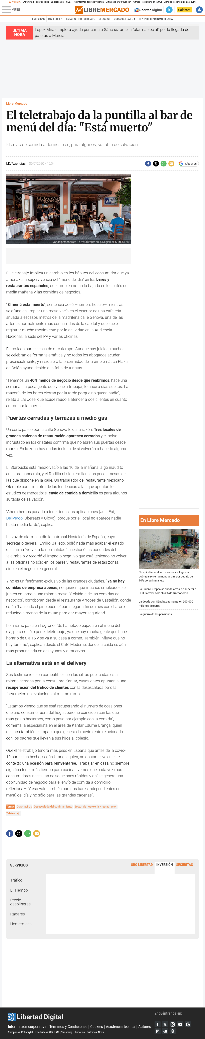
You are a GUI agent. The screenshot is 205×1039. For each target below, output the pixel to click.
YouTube (180, 1024)
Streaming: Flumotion (73, 1032)
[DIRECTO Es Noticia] (169, 9)
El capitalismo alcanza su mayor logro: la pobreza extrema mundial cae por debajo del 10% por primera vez (166, 576)
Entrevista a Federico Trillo (35, 2)
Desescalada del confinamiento (53, 806)
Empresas (38, 18)
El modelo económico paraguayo (180, 2)
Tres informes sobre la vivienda (88, 2)
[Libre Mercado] (102, 10)
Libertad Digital (81, 1017)
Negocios (104, 18)
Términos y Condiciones (68, 1026)
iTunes (173, 1031)
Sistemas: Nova (95, 1032)
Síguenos (191, 163)
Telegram (165, 1031)
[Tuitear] (156, 164)
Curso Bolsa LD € (124, 18)
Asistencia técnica (120, 1026)
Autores (144, 1026)
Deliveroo (14, 518)
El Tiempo (19, 890)
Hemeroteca (21, 924)
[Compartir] (148, 164)
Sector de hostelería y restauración (95, 806)
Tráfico (16, 880)
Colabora (184, 10)
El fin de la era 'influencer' (118, 2)
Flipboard (158, 1031)
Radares (17, 914)
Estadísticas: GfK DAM (47, 1032)
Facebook (158, 1024)
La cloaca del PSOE (60, 2)
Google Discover (188, 1024)
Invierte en (55, 18)
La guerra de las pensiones (155, 614)
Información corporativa (27, 1026)
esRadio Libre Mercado (80, 18)
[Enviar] (164, 164)
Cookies (96, 1026)
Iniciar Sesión (199, 9)
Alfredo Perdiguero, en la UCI (147, 2)
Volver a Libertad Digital (148, 9)
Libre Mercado (16, 104)
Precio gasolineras (20, 902)
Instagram (173, 1024)
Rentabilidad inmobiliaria (156, 18)
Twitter (165, 1024)
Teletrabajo (13, 813)
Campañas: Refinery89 (20, 1032)
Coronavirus (24, 806)
